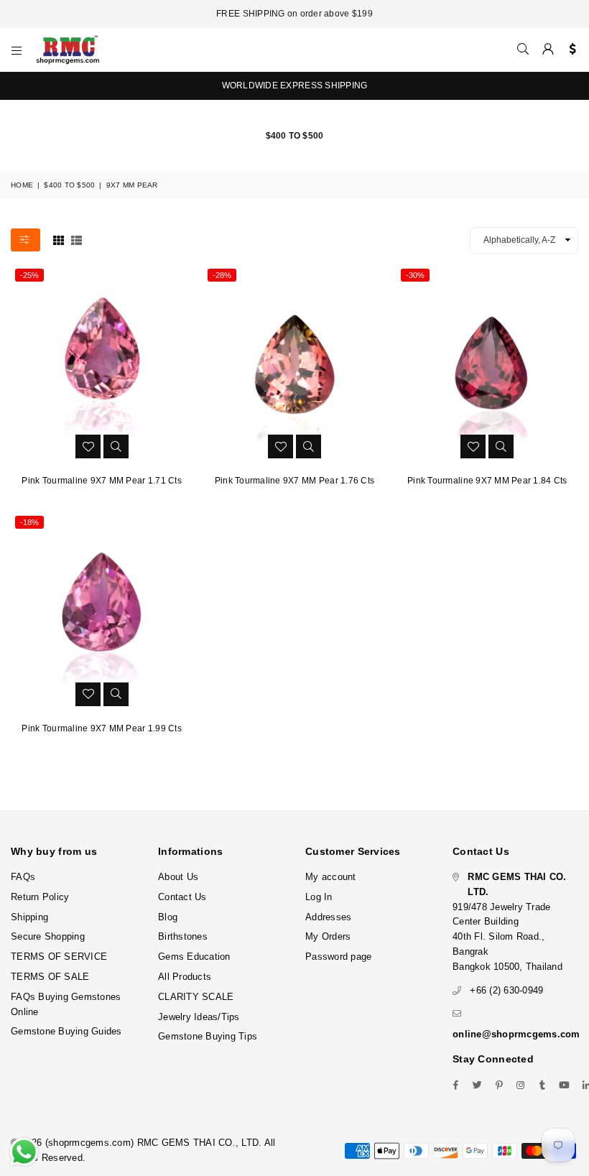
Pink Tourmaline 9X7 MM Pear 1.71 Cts (101, 481)
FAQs (23, 876)
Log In (319, 897)
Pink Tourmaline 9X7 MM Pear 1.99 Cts (101, 728)
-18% (29, 522)
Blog (167, 917)
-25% (29, 275)
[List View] (76, 239)
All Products (184, 976)
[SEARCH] (523, 49)
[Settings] (569, 49)
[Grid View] (58, 239)
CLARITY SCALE (195, 996)
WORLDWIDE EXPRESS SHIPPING (295, 85)
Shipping (29, 917)
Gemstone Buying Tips (207, 1036)
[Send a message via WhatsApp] (24, 1152)
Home (22, 185)
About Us (178, 876)
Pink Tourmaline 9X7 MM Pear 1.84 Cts (487, 481)
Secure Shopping (48, 936)
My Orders (328, 936)
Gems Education (194, 956)
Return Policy (40, 897)
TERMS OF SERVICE (59, 956)
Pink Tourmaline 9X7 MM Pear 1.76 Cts (294, 481)
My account (330, 876)
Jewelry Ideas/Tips (199, 1016)
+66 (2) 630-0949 (506, 990)
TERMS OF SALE (50, 976)
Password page (338, 956)
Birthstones (183, 936)
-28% (222, 275)
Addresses (328, 917)
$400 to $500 (69, 185)
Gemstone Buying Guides (66, 1031)
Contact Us (182, 897)
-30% (415, 275)
